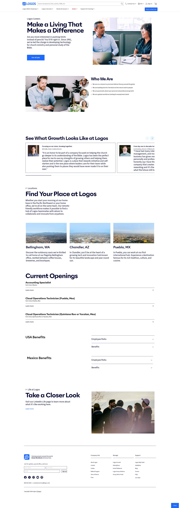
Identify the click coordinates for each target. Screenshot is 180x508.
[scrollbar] (90, 175)
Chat (175, 505)
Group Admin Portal (118, 474)
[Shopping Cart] (156, 3)
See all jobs (36, 57)
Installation (138, 465)
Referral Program (95, 471)
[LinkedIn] (41, 477)
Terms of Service (95, 474)
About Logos (94, 462)
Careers (92, 468)
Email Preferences (117, 468)
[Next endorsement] (152, 138)
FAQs (136, 474)
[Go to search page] (122, 4)
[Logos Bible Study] (29, 3)
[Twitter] (29, 477)
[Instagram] (33, 477)
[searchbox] (80, 4)
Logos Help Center (139, 462)
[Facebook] (25, 477)
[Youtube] (37, 477)
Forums (137, 471)
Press (92, 477)
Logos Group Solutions (119, 471)
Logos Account (117, 462)
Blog (136, 468)
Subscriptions (116, 465)
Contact (93, 465)
